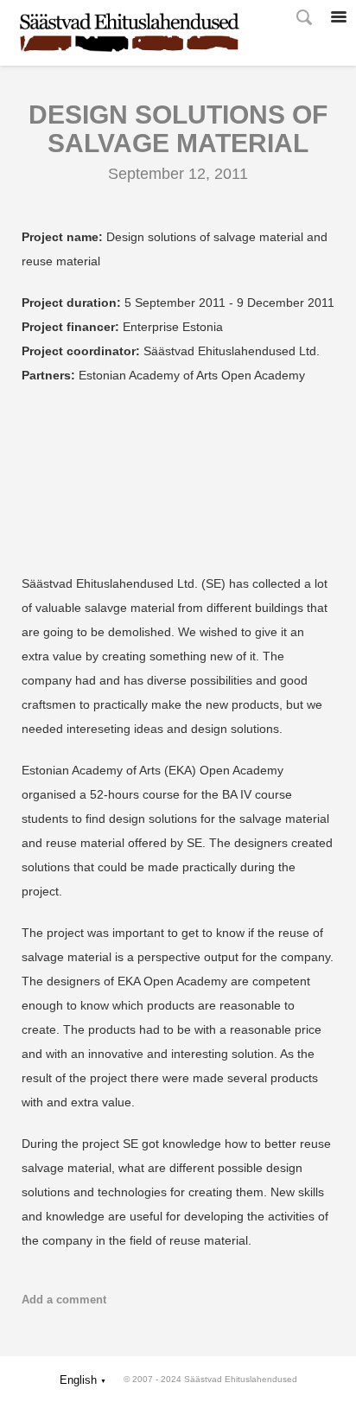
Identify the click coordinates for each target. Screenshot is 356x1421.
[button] (83, 1379)
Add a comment (64, 1299)
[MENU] (338, 17)
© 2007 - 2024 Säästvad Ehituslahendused (210, 1379)
